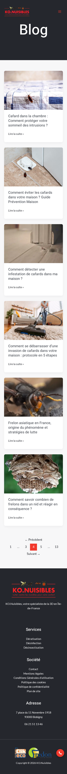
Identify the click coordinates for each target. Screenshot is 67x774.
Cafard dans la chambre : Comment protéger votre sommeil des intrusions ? (28, 120)
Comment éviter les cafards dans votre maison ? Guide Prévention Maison (30, 197)
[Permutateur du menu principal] (60, 11)
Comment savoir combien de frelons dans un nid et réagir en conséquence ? (33, 504)
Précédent (33, 539)
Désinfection (33, 643)
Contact (33, 669)
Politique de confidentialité (33, 686)
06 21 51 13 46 (33, 724)
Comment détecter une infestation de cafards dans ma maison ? (33, 274)
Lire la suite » (16, 133)
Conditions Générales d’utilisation (33, 677)
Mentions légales (33, 673)
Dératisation (33, 638)
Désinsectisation (33, 647)
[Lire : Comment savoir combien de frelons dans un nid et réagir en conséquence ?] (33, 473)
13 (56, 547)
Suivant (33, 554)
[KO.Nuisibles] (17, 11)
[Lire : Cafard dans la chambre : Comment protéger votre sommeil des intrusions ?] (33, 90)
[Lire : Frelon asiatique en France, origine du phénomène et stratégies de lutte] (33, 397)
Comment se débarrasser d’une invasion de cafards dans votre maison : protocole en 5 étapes (33, 351)
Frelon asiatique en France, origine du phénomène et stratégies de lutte (29, 427)
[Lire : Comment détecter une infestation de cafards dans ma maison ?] (33, 243)
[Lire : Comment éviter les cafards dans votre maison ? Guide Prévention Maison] (33, 166)
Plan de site (33, 691)
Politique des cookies (33, 682)
